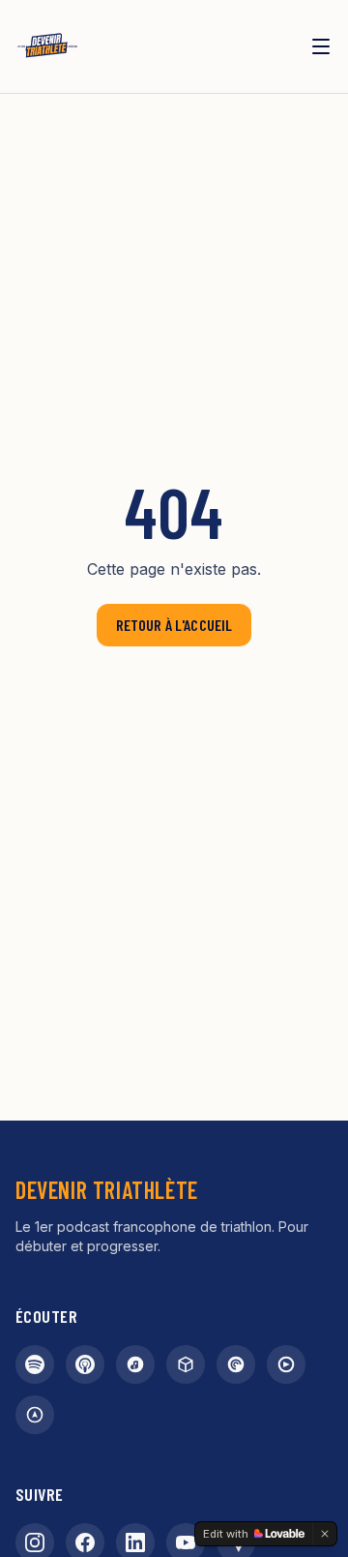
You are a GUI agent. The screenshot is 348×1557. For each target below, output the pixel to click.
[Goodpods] (286, 1364)
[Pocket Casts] (236, 1364)
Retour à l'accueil (174, 624)
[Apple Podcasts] (85, 1364)
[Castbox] (185, 1364)
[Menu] (321, 46)
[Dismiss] (324, 1533)
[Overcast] (34, 1414)
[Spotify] (34, 1364)
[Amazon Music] (135, 1364)
